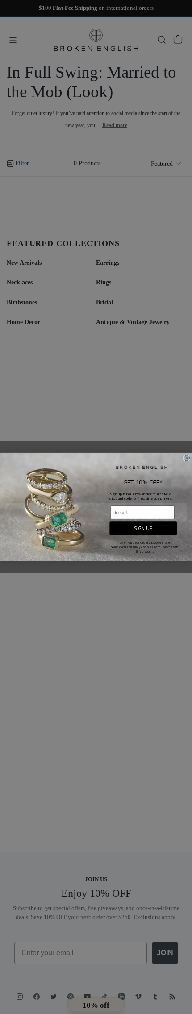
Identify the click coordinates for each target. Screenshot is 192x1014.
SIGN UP (143, 528)
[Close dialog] (186, 458)
